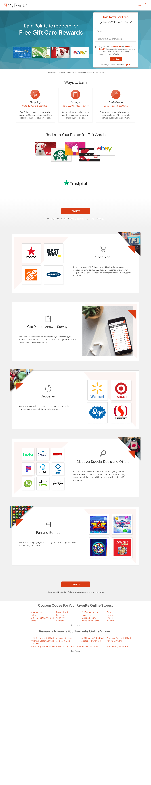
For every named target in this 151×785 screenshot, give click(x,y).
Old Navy (60, 618)
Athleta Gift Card (114, 641)
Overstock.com (89, 618)
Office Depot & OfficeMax (42, 618)
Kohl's (33, 615)
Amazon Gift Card (64, 638)
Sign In (127, 64)
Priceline (111, 618)
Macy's (110, 615)
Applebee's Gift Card (91, 641)
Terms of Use (115, 46)
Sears (33, 620)
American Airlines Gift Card (119, 638)
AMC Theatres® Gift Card (93, 638)
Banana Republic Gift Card (43, 646)
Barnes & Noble (63, 612)
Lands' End (86, 615)
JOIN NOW (75, 211)
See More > (75, 625)
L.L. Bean (60, 615)
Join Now (116, 59)
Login (140, 5)
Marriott (110, 620)
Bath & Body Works (90, 620)
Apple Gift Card (63, 641)
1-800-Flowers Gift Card (42, 638)
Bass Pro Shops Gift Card (93, 646)
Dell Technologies (90, 612)
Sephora (60, 620)
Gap (109, 612)
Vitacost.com (37, 612)
